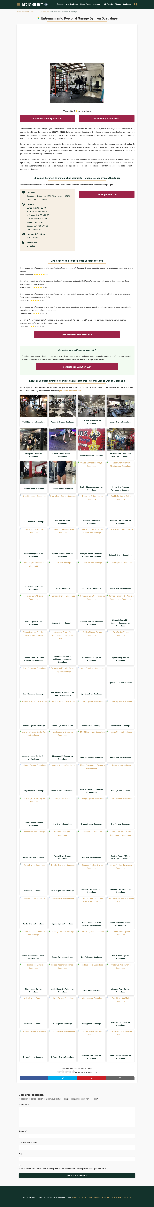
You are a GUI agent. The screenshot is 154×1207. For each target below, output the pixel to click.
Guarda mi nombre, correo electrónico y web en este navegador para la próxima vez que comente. (62, 1168)
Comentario (24, 1104)
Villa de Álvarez (72, 4)
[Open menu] (18, 4)
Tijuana (118, 4)
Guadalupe (127, 4)
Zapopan (60, 4)
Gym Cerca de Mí (23, 12)
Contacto (76, 1197)
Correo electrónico (28, 1142)
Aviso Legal (87, 1197)
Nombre (23, 1131)
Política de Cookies (102, 1197)
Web (21, 1154)
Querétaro (97, 4)
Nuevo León (35, 12)
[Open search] (135, 4)
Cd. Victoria (108, 4)
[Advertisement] (77, 45)
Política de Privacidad (121, 1197)
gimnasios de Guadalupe (70, 391)
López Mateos (85, 4)
